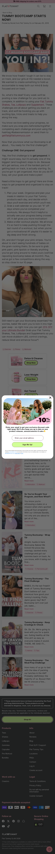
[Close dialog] (50, 398)
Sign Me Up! (27, 445)
